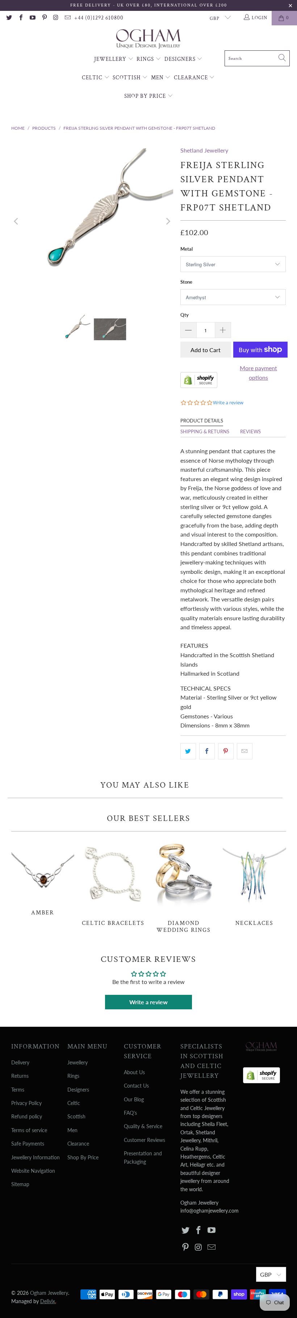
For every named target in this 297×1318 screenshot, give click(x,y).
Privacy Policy (26, 1103)
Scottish (127, 77)
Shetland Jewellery (204, 150)
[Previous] (16, 221)
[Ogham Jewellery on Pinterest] (44, 18)
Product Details (201, 421)
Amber (43, 877)
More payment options (258, 372)
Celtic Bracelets (113, 883)
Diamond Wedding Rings (184, 886)
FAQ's (130, 1113)
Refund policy (26, 1116)
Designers (180, 59)
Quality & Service (143, 1126)
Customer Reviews (144, 1140)
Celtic (93, 77)
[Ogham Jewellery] (148, 39)
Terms (17, 1089)
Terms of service (29, 1130)
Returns (20, 1076)
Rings (146, 59)
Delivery (20, 1062)
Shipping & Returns (204, 431)
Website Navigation (33, 1171)
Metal (186, 249)
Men (158, 77)
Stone (186, 282)
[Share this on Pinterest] (226, 751)
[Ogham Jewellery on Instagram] (56, 18)
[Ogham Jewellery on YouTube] (32, 18)
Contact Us (136, 1086)
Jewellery (111, 59)
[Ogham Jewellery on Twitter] (8, 18)
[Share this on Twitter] (188, 751)
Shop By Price (145, 96)
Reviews (250, 431)
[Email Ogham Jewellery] (67, 18)
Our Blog (134, 1099)
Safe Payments (27, 1143)
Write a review (148, 1001)
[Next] (167, 221)
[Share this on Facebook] (207, 751)
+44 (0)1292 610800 (99, 17)
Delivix (48, 1301)
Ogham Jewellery (49, 1293)
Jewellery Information (35, 1157)
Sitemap (20, 1184)
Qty (184, 315)
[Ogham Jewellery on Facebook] (20, 18)
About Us (134, 1072)
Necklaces (254, 883)
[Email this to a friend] (244, 751)
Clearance (191, 77)
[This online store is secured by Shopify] (198, 385)
